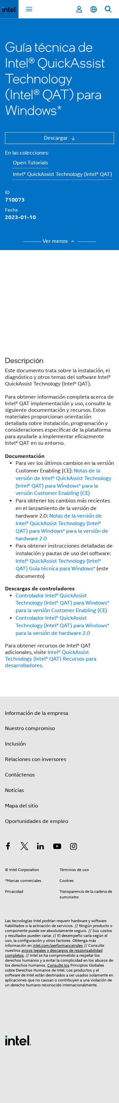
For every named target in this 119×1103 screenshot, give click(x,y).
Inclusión (15, 744)
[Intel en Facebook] (8, 847)
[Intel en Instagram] (73, 847)
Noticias (14, 790)
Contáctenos (20, 775)
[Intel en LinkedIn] (40, 847)
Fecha (11, 210)
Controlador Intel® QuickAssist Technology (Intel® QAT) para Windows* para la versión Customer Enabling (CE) (62, 603)
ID (7, 192)
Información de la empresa (36, 713)
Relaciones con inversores (35, 759)
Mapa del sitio (21, 806)
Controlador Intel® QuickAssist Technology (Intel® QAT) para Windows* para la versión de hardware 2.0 (62, 625)
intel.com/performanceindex (58, 945)
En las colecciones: (27, 153)
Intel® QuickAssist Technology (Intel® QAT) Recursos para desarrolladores (50, 659)
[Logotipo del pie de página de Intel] (18, 1040)
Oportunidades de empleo (36, 821)
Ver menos (56, 241)
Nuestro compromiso (30, 728)
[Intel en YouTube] (57, 847)
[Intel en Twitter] (24, 847)
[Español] (94, 9)
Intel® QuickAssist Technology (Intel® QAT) (62, 174)
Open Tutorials (30, 162)
